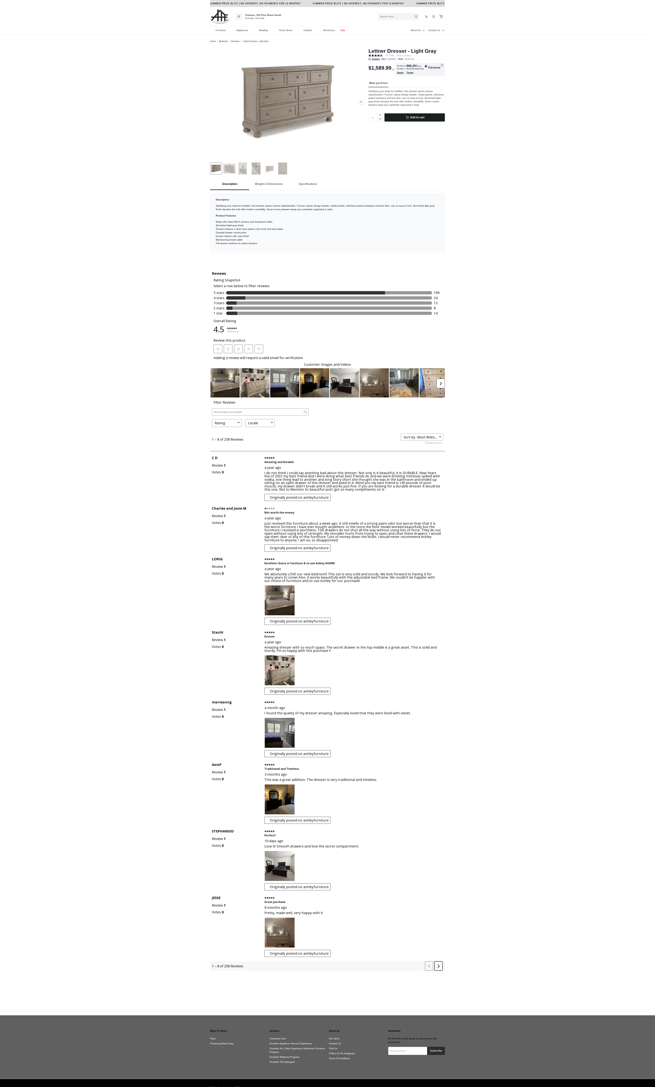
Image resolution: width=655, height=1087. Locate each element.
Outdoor (307, 30)
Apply (400, 72)
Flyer (213, 1038)
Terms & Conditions (339, 1058)
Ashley (376, 59)
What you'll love (378, 83)
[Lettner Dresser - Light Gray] (288, 101)
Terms (409, 72)
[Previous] (215, 102)
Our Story (334, 1038)
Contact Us (335, 1043)
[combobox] (398, 16)
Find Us (333, 1048)
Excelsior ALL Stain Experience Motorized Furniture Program (297, 1050)
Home (213, 41)
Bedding (263, 30)
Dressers (235, 41)
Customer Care (278, 1038)
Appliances (242, 30)
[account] (433, 16)
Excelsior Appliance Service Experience (291, 1043)
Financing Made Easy (222, 1043)
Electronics (329, 30)
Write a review (403, 56)
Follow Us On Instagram (342, 1053)
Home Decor (286, 30)
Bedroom (223, 41)
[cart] (441, 17)
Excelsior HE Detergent (282, 1062)
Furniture (220, 30)
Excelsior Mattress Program (284, 1057)
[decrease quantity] (380, 119)
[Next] (361, 102)
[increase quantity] (380, 115)
